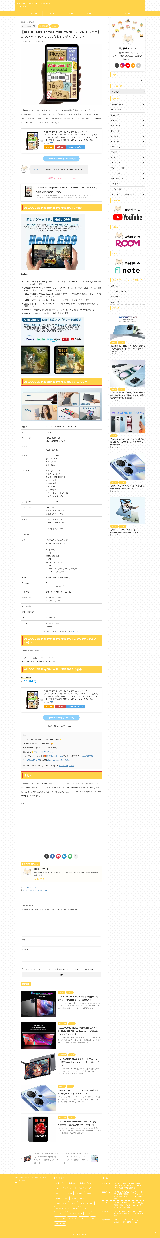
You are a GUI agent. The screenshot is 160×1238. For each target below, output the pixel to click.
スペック (76, 631)
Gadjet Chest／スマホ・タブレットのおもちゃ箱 (30, 1177)
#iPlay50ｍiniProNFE (31, 760)
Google (108, 14)
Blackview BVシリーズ (83, 1188)
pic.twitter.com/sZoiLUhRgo (58, 760)
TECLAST (73, 1203)
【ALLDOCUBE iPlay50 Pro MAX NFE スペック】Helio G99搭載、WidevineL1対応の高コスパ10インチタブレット (78, 1031)
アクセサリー (60, 1213)
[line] (70, 856)
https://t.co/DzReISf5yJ (43, 752)
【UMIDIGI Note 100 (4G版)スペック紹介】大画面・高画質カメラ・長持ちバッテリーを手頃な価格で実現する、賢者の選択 (127, 395)
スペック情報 (37, 890)
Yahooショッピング (75, 147)
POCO (74, 1198)
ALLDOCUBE (27, 887)
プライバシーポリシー (119, 291)
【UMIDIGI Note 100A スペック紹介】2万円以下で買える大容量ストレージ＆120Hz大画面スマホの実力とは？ (127, 348)
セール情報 (72, 1218)
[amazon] (133, 65)
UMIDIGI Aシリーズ (62, 1208)
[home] (44, 879)
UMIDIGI (52, 14)
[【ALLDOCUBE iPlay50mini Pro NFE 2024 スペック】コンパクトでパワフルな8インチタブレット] (64, 856)
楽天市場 (60, 147)
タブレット (47, 890)
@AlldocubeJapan (55, 756)
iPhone (88, 1193)
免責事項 (114, 296)
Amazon (49, 147)
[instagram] (38, 879)
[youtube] (41, 879)
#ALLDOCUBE (87, 756)
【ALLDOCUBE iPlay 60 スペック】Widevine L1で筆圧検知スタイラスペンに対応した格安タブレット (78, 1062)
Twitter (35, 169)
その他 (83, 1208)
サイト (24, 959)
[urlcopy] (76, 856)
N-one (58, 1198)
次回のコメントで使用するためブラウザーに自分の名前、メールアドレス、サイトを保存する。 (59, 969)
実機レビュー (60, 1223)
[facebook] (52, 856)
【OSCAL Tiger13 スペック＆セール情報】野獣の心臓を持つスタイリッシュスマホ (128, 1213)
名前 (24, 940)
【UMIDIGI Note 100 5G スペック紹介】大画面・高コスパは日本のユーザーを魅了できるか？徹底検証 (127, 441)
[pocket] (58, 856)
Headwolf (59, 1193)
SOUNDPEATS (61, 1203)
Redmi (82, 1198)
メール (25, 950)
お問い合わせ (116, 286)
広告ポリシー (116, 302)
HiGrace (69, 1193)
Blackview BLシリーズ (63, 1188)
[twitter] (46, 856)
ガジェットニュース (75, 1213)
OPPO (89, 14)
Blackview (33, 14)
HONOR (127, 14)
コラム (88, 1213)
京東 (93, 1218)
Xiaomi (70, 14)
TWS (82, 1203)
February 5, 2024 (66, 765)
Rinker (51, 142)
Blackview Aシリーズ (86, 1183)
